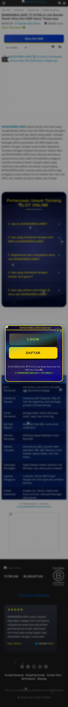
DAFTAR (33, 353)
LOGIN (33, 339)
